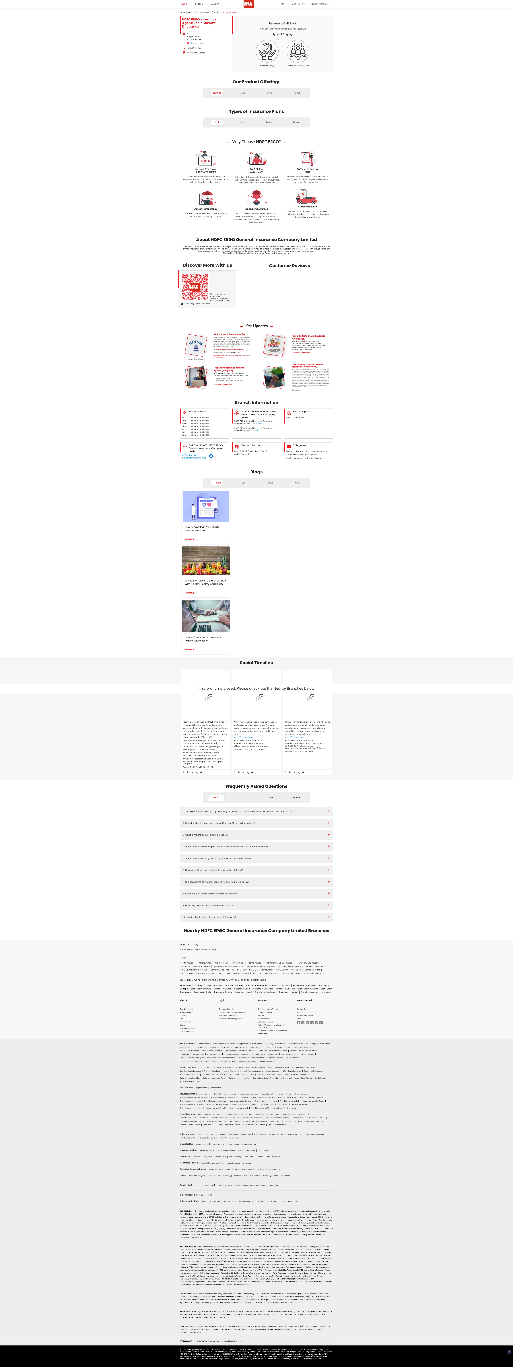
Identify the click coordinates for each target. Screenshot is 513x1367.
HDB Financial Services (276, 1201)
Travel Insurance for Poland (217, 1104)
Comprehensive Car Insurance (249, 1044)
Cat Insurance (215, 1087)
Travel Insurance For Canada (311, 1097)
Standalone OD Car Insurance (262, 1047)
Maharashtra (205, 12)
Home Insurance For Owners (235, 1114)
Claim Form (248, 1157)
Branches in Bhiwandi (285, 988)
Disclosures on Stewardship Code (232, 1012)
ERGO (210, 1195)
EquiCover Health (187, 1081)
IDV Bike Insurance (293, 1058)
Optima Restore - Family (288, 1074)
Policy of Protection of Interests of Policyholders (271, 1026)
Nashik (217, 12)
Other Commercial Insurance (231, 1138)
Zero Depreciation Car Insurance (193, 1047)
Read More (190, 539)
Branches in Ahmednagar (192, 985)
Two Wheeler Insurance (189, 1051)
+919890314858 (193, 48)
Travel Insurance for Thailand (192, 1108)
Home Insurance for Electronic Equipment (308, 1118)
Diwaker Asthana (217, 1144)
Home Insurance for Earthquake (219, 1121)
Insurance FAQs (214, 1175)
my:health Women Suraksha (251, 1071)
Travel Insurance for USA (216, 1108)
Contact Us (301, 1009)
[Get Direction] (211, 457)
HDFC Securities (230, 1201)
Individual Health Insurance (210, 1067)
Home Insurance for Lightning (277, 1118)
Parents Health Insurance (255, 1067)
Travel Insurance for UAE (238, 1108)
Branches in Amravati (280, 985)
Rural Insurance (260, 1134)
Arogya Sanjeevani (273, 1071)
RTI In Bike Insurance (267, 1061)
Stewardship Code (226, 1009)
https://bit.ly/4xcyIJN (243, 737)
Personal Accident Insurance (268, 1169)
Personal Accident (230, 1071)
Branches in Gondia (223, 992)
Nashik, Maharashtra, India (194, 457)
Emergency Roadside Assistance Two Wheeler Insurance (260, 1058)
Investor (183, 1015)
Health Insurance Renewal (306, 1067)
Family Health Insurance (233, 1067)
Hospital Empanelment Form (212, 1163)
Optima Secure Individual (190, 1078)
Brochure (196, 1157)
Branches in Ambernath (257, 985)
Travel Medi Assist (240, 1175)
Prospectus (207, 1157)
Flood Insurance (276, 1121)
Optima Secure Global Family (214, 1078)
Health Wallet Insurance (189, 1074)
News (299, 1019)
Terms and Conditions (228, 1015)
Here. (198, 1081)
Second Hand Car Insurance (223, 1044)
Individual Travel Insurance (225, 1094)
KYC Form (259, 1157)
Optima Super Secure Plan (239, 1078)
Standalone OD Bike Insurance (192, 1054)
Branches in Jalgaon (288, 992)
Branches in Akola (215, 985)
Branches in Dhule (202, 992)
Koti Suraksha (221, 1074)
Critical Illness (263, 1150)
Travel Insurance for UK (260, 1108)
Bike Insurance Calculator (212, 1051)
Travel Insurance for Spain (269, 1104)
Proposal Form (220, 1157)
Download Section (265, 1012)
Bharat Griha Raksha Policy (229, 1125)
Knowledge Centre (270, 1175)
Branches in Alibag (234, 985)
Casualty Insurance (277, 1134)
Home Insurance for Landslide (192, 1121)
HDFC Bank (200, 1195)
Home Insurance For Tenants (209, 1114)
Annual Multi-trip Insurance (297, 1094)
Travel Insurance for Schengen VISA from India (229, 1097)
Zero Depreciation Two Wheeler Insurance (218, 1058)
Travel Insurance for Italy (290, 1101)
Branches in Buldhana (308, 988)
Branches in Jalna (309, 992)
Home (297, 482)
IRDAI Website (255, 1175)
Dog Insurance (201, 1087)
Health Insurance (207, 1150)
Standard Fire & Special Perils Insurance (235, 1134)
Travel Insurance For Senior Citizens (194, 1097)
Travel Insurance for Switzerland (295, 1104)
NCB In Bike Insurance (247, 1061)
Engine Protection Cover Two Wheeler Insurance (199, 1061)
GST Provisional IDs (265, 1022)
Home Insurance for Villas (278, 1125)
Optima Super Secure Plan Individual (267, 1078)
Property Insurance (259, 1121)
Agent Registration (187, 1028)
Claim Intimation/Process (268, 1009)
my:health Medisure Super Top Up (298, 1078)
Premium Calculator (212, 1071)
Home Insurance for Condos (253, 1125)
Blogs (299, 1012)
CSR (181, 1019)
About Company (186, 1012)
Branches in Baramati (201, 988)
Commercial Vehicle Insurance (236, 1054)
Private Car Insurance (246, 1150)
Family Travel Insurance (248, 1094)
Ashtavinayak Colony (190, 950)
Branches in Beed (242, 988)
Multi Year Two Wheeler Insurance (264, 1054)
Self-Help (261, 1015)
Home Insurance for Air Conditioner (194, 1118)
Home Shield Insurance (313, 1121)
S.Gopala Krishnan (249, 1144)
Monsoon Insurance (294, 1121)
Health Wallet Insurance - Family (243, 1074)
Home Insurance (232, 1169)
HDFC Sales (260, 1201)
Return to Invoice (283, 1047)
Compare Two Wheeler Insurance (303, 1051)
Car (243, 482)
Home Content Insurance (190, 1125)
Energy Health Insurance (313, 1071)
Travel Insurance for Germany (240, 1101)
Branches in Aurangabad (304, 985)
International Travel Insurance (284, 1108)
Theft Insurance (209, 1125)
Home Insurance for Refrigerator (250, 1118)
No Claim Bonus (241, 1047)
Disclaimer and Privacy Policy (230, 1019)
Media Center (185, 1022)
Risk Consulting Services (189, 1138)
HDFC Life (217, 1201)
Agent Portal (263, 1034)
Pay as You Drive (307, 1054)
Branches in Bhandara (262, 988)
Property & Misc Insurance (314, 1134)
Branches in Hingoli (243, 992)
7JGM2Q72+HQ (189, 455)
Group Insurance (294, 1134)
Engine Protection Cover (189, 1058)
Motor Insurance (247, 1169)
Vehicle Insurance (214, 1054)
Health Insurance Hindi (204, 1185)
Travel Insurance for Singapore (243, 1104)
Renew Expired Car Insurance (220, 1047)
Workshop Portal (264, 1019)
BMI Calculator (320, 1078)
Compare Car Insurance (320, 1044)
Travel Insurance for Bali (287, 1097)
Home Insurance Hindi (269, 1185)
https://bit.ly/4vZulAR (295, 737)
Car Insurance (203, 1044)
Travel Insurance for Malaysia (192, 1104)
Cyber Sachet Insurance (207, 1134)
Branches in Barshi (222, 988)
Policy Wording (235, 1157)
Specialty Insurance (210, 1138)
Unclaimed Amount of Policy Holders (272, 1030)
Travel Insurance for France (215, 1101)
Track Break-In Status (289, 1054)
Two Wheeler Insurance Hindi (246, 1185)
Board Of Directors (187, 1009)
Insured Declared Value (302, 1047)
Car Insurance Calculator (298, 1044)
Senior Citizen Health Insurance (280, 1067)
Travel (269, 482)
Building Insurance (242, 1121)
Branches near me (188, 12)
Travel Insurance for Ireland (266, 1101)
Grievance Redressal (305, 1015)
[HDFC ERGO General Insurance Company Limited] (249, 4)
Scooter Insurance (228, 1061)
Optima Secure (208, 1074)
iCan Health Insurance (292, 1071)
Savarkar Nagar (209, 950)
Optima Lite (304, 1074)
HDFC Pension (293, 1201)
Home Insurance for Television (261, 1114)
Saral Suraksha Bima (267, 1074)
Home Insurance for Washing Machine (291, 1114)
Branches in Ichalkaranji (265, 992)
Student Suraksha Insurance (272, 1094)
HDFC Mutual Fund (246, 1201)
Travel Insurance (204, 1094)
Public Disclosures (187, 1031)
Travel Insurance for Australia (263, 1097)
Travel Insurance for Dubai (190, 1101)
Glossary (226, 1175)
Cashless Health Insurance (190, 1071)
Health (217, 482)
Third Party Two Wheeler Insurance (273, 1051)
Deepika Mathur (202, 1144)
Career (182, 1025)
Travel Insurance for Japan (313, 1101)
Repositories (285, 1175)
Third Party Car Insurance (275, 1044)
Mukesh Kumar (233, 1144)
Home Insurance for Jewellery (223, 1118)
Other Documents (273, 1157)
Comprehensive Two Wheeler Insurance (240, 1051)
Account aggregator (197, 1175)
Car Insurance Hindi (224, 1185)
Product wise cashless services (239, 1163)
